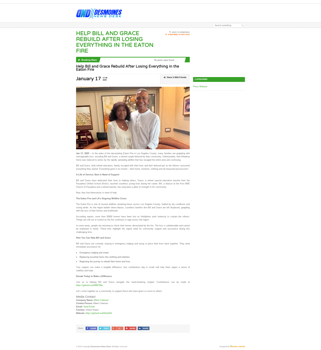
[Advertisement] (206, 12)
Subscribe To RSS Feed (179, 34)
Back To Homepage (181, 32)
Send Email (89, 306)
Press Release (200, 86)
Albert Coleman (101, 300)
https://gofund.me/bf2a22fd (99, 313)
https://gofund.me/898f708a (89, 285)
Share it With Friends (176, 77)
